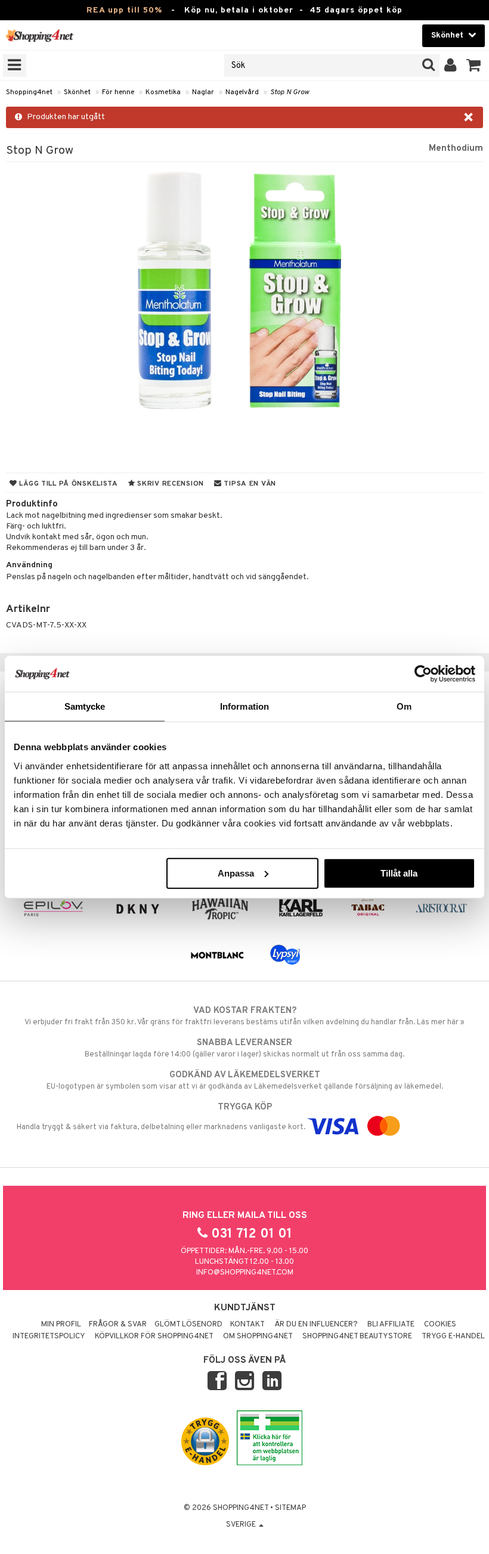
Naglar (203, 92)
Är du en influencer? (316, 1324)
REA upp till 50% (124, 10)
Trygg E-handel (453, 1336)
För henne (118, 92)
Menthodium (456, 148)
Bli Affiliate (390, 1324)
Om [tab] (404, 706)
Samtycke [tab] (85, 706)
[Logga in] (451, 65)
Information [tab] (244, 706)
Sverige (242, 1525)
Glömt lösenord (188, 1324)
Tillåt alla (398, 873)
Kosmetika (163, 92)
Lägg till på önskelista (67, 484)
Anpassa (236, 873)
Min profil (61, 1324)
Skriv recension (169, 484)
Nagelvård (242, 92)
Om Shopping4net (258, 1336)
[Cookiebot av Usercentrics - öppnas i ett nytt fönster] (423, 674)
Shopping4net (29, 92)
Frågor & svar (118, 1324)
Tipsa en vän (249, 484)
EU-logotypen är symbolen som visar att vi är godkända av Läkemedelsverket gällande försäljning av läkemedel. (245, 1081)
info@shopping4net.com (244, 1273)
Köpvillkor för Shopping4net (154, 1336)
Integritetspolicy (49, 1336)
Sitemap (290, 1508)
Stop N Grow (289, 92)
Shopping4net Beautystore (357, 1336)
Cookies (440, 1324)
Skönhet (77, 92)
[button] (474, 65)
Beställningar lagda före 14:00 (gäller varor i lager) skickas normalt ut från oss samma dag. (244, 1048)
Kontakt (247, 1324)
